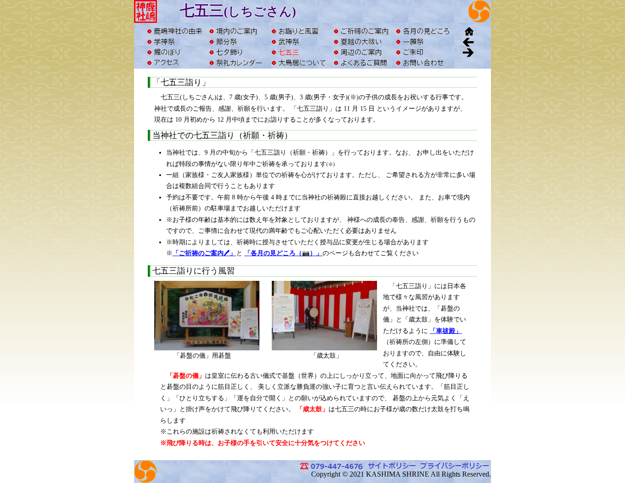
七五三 (299, 52)
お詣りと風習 (299, 31)
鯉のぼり (174, 52)
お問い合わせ (423, 62)
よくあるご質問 (361, 62)
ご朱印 (423, 52)
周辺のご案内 (361, 52)
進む (468, 52)
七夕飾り (236, 52)
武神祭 (299, 41)
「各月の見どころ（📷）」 (283, 253)
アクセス (174, 62)
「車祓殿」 (446, 330)
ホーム (468, 31)
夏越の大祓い (361, 41)
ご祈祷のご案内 (361, 31)
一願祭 (423, 41)
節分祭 (236, 41)
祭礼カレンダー (236, 62)
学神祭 (174, 41)
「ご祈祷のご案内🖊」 (204, 253)
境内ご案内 (236, 31)
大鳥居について (299, 62)
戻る (468, 41)
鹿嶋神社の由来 (174, 31)
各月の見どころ (423, 31)
